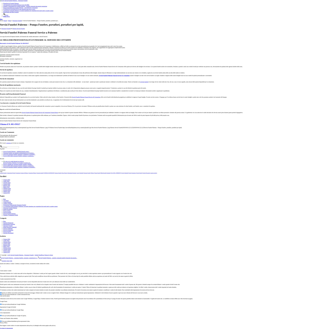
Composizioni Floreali (11, 173)
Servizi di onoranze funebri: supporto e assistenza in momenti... (19, 154)
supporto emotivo (153, 173)
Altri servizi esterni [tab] (5, 296)
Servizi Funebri (139, 173)
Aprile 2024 (6, 181)
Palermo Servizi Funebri (18, 28)
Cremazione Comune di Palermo (22, 173)
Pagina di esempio (8, 209)
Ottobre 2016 (6, 191)
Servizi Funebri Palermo (9, 213)
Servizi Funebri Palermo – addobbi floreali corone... (16, 151)
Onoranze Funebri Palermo (10, 208)
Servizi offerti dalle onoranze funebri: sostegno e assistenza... (18, 156)
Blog (1, 19)
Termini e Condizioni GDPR (10, 215)
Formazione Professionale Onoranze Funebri (14, 205)
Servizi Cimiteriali (124, 173)
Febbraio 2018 (7, 188)
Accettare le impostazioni (6, 328)
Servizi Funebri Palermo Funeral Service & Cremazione (86, 97)
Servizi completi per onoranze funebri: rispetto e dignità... (17, 164)
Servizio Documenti (146, 173)
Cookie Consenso (7, 203)
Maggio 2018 (6, 185)
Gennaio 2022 (6, 182)
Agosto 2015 (6, 193)
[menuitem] (156, 3)
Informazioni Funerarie (71, 173)
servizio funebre (144, 82)
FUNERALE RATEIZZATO (49, 173)
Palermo (92, 173)
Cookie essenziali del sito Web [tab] (8, 279)
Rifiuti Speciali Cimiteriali (105, 173)
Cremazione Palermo (32, 173)
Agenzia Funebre (3, 173)
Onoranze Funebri (6, 28)
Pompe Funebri (97, 173)
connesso (8, 143)
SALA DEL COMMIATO (116, 173)
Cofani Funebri (7, 202)
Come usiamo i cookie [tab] (5, 270)
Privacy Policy (7, 210)
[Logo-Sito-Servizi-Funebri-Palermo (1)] (13, 0)
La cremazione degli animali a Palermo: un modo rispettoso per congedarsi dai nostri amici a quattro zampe (30, 206)
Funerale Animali (40, 173)
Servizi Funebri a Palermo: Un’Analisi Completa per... (17, 163)
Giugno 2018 (6, 184)
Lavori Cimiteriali (80, 173)
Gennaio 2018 (6, 190)
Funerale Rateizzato (8, 223)
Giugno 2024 (6, 179)
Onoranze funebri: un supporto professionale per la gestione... (19, 153)
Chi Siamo (6, 200)
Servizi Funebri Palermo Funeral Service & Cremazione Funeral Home (40, 112)
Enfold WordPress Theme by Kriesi (44, 255)
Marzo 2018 (6, 187)
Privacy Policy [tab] (3, 322)
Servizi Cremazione (132, 173)
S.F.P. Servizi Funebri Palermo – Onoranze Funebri (21, 255)
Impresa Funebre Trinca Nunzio (61, 173)
